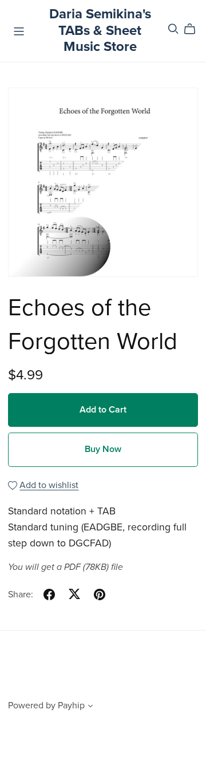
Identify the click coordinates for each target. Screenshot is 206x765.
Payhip (71, 705)
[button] (90, 707)
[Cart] (194, 29)
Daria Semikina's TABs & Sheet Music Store (100, 31)
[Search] (173, 28)
